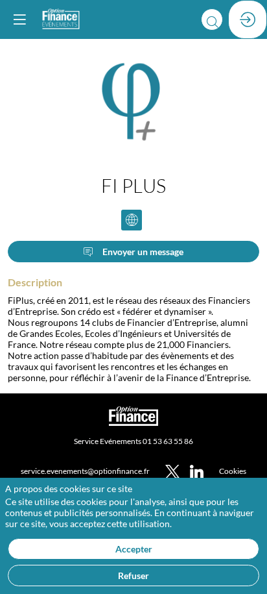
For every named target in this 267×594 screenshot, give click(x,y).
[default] (232, 471)
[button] (19, 19)
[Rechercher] (212, 19)
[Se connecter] (247, 19)
